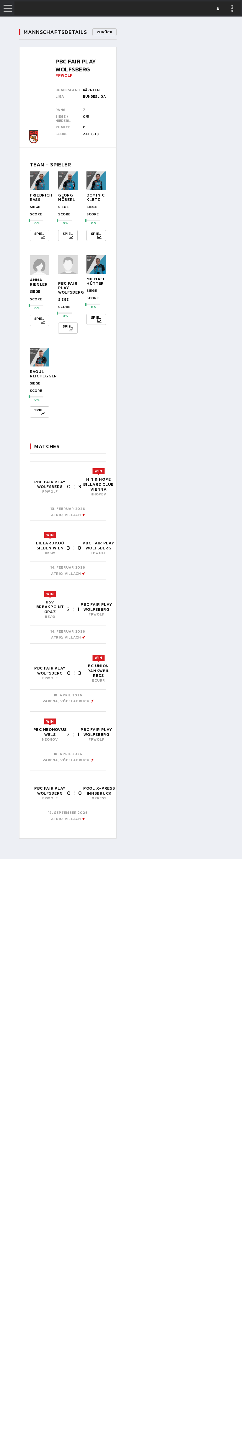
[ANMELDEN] (219, 9)
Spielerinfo (41, 233)
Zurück (104, 32)
